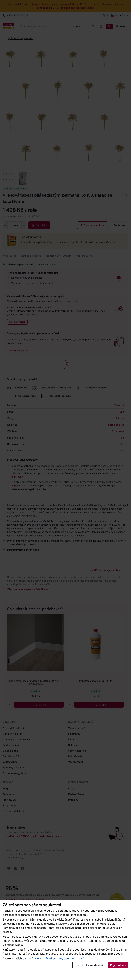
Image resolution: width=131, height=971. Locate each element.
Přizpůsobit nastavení (89, 965)
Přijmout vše (118, 965)
